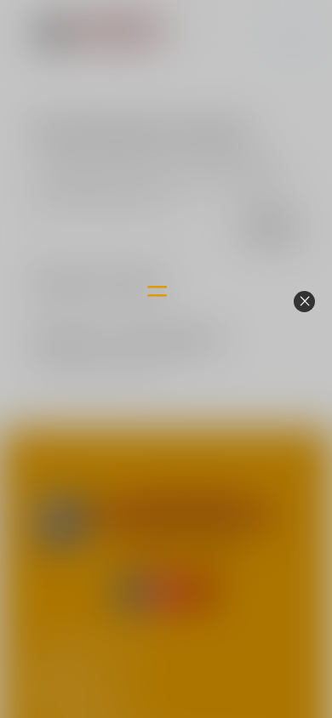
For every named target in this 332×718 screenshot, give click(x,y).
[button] (304, 301)
